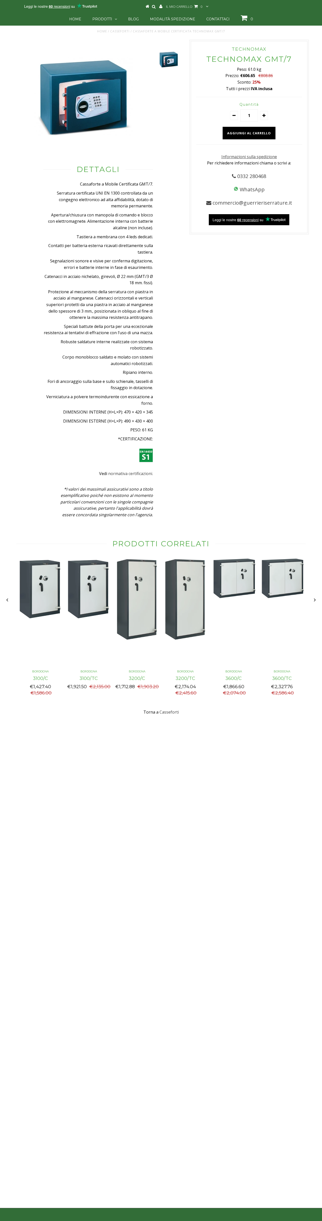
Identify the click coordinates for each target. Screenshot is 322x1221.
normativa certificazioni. (130, 473)
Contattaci (218, 19)
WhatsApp (251, 189)
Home (75, 19)
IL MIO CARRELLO (184, 6)
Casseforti (120, 31)
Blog (133, 19)
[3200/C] (137, 640)
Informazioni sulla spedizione (249, 156)
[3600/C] (234, 597)
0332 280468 (251, 176)
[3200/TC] (185, 640)
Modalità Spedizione (172, 19)
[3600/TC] (282, 597)
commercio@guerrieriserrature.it (251, 202)
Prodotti (102, 19)
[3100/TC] (89, 620)
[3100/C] (40, 620)
